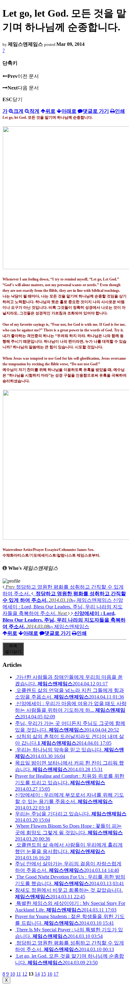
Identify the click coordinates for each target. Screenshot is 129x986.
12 (24, 974)
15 (43, 974)
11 (18, 974)
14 (37, 974)
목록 (13, 649)
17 (56, 974)
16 (49, 974)
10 (12, 974)
